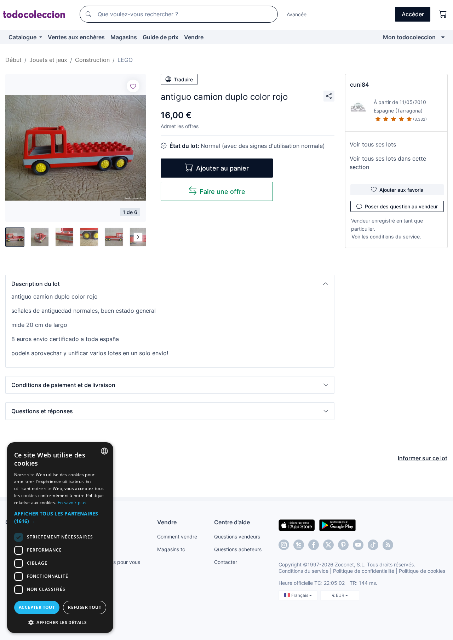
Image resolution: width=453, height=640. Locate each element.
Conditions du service (303, 571)
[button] (169, 283)
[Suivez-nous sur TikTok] (373, 545)
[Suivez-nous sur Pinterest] (343, 545)
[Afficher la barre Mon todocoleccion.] (442, 37)
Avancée (296, 14)
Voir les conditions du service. (386, 236)
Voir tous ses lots (373, 144)
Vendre (193, 37)
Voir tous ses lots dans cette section (388, 163)
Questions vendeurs (237, 537)
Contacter (225, 562)
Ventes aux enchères (76, 37)
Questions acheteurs (238, 549)
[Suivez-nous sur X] (328, 545)
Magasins (123, 37)
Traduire (183, 79)
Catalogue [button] (23, 37)
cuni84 (359, 84)
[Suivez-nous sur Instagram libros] (298, 545)
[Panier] (443, 14)
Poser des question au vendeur (401, 206)
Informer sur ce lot (422, 458)
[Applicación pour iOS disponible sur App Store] (297, 524)
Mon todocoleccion (409, 37)
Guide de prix (160, 37)
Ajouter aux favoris (401, 190)
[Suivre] (133, 86)
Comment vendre (177, 537)
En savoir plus (72, 503)
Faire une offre (222, 191)
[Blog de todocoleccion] (388, 545)
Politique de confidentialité (363, 571)
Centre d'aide (232, 522)
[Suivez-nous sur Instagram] (284, 545)
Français (300, 595)
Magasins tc (171, 549)
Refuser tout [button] (84, 607)
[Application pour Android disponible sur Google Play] (337, 524)
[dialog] (60, 537)
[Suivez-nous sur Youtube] (358, 545)
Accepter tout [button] (37, 607)
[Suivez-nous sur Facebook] (313, 545)
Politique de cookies (422, 571)
